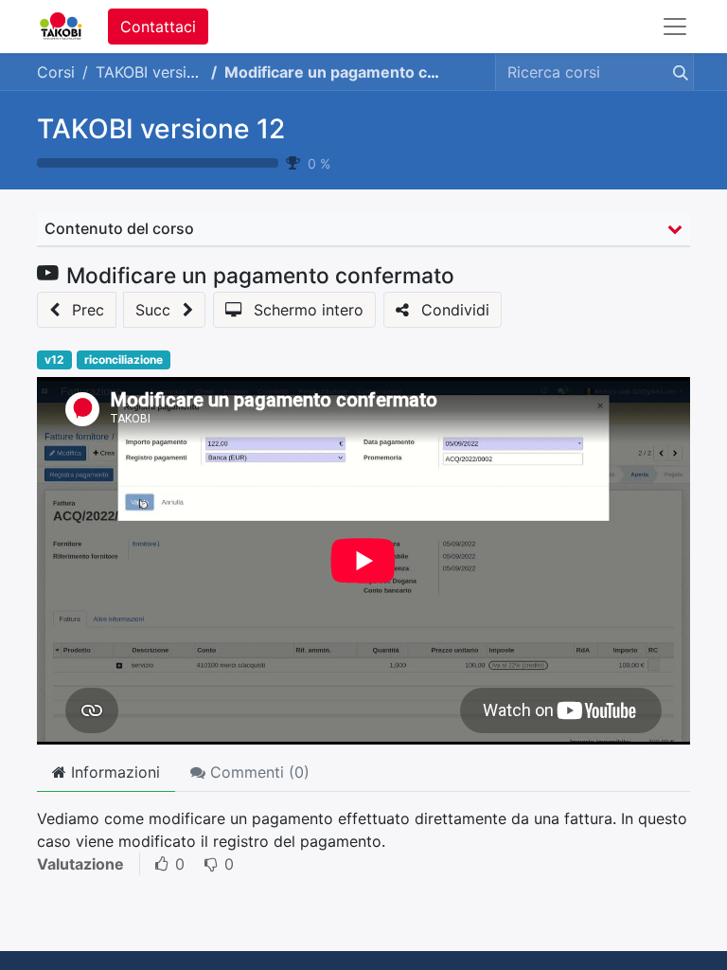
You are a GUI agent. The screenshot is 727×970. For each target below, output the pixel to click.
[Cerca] (677, 72)
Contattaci (158, 26)
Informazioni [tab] (113, 772)
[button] (76, 310)
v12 (54, 359)
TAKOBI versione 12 (161, 129)
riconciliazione (123, 359)
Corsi (56, 72)
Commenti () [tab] (257, 772)
